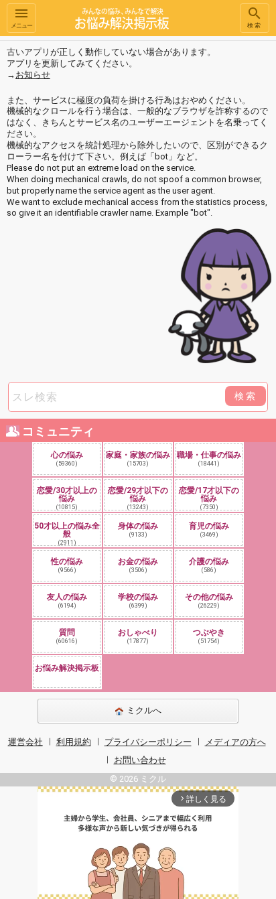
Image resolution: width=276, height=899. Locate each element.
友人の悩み (67, 600)
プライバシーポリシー (148, 742)
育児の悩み (209, 529)
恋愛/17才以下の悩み (209, 498)
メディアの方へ (235, 742)
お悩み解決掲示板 (67, 668)
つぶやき (209, 636)
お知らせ (32, 75)
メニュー (21, 25)
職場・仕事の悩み (209, 458)
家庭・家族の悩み (138, 458)
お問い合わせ (140, 760)
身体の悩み (138, 529)
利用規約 (73, 742)
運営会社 (25, 742)
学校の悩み (138, 600)
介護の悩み (209, 565)
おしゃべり (138, 636)
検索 (254, 25)
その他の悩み (209, 600)
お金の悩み (138, 565)
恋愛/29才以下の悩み (138, 498)
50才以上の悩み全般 (67, 533)
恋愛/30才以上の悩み (67, 498)
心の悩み (67, 458)
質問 (67, 636)
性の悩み (67, 565)
